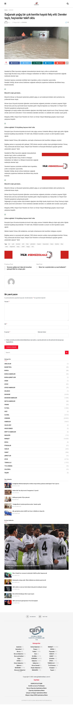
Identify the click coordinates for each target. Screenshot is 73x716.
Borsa (6, 370)
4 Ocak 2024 (16, 492)
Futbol (6, 408)
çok (13, 244)
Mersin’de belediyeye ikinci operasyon (23, 594)
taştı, (18, 246)
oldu (6, 246)
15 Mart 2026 (10, 567)
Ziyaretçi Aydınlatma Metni (37, 690)
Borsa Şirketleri (10, 377)
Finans (6, 404)
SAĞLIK (6, 449)
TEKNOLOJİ (7, 462)
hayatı (39, 244)
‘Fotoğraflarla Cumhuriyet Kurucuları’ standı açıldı (26, 504)
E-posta (7, 332)
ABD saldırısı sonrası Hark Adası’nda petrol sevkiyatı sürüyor (29, 587)
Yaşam (6, 472)
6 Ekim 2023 (16, 499)
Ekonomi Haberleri (10, 398)
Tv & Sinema (8, 466)
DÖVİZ (6, 384)
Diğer (6, 380)
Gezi (5, 411)
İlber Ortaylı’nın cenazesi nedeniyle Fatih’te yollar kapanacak (29, 573)
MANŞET (7, 438)
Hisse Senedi (8, 428)
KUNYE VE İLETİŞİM (36, 683)
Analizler (7, 363)
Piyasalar (7, 445)
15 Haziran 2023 (17, 506)
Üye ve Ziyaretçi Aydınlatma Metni (37, 688)
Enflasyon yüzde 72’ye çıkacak (20, 497)
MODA (6, 442)
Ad (5, 324)
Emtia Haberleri (9, 401)
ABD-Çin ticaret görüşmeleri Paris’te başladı (25, 600)
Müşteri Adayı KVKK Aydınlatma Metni (36, 695)
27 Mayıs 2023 (16, 22)
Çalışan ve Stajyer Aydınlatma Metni (36, 693)
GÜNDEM (11, 10)
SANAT (6, 452)
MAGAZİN (7, 435)
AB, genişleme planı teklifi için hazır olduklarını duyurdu (28, 511)
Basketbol (8, 367)
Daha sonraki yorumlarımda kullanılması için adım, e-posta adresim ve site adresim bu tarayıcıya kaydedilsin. (35, 341)
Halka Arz (7, 425)
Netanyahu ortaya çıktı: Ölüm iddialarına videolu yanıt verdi (29, 580)
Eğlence (7, 391)
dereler (18, 244)
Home (5, 10)
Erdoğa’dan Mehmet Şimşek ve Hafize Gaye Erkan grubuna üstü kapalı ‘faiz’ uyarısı (35, 483)
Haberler (7, 421)
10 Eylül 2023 (16, 485)
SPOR (6, 459)
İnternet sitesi (42, 332)
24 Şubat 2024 (16, 513)
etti (23, 244)
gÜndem (33, 244)
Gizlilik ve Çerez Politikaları (36, 686)
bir (9, 244)
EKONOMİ (7, 394)
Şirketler (7, 455)
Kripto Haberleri (10, 432)
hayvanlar (46, 244)
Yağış (28, 246)
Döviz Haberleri (9, 387)
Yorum (7, 301)
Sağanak (12, 246)
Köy (62, 244)
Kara (52, 244)
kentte (57, 244)
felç (27, 244)
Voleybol (7, 469)
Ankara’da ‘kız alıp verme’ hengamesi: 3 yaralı (25, 490)
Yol (32, 246)
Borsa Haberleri (9, 374)
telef (23, 246)
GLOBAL (6, 415)
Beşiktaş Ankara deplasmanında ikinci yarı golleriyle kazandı (23, 565)
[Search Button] (67, 352)
